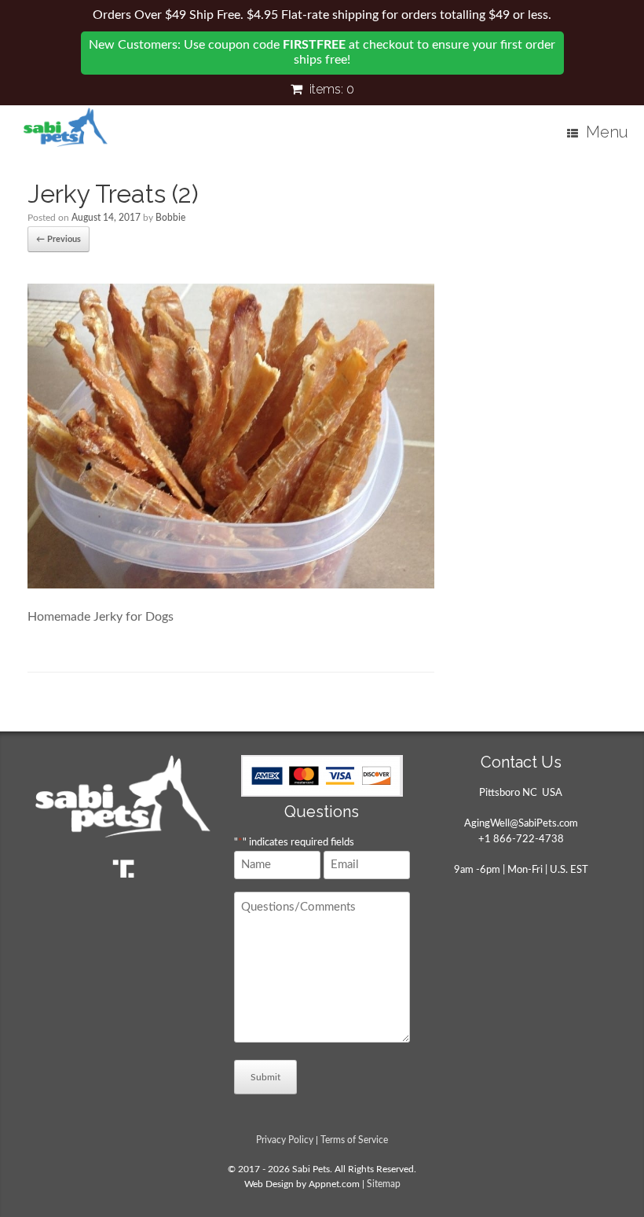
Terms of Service (354, 1140)
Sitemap (384, 1184)
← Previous (58, 239)
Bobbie (170, 217)
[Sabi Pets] (65, 127)
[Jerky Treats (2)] (230, 584)
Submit (265, 1077)
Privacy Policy (284, 1140)
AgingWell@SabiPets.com (521, 824)
